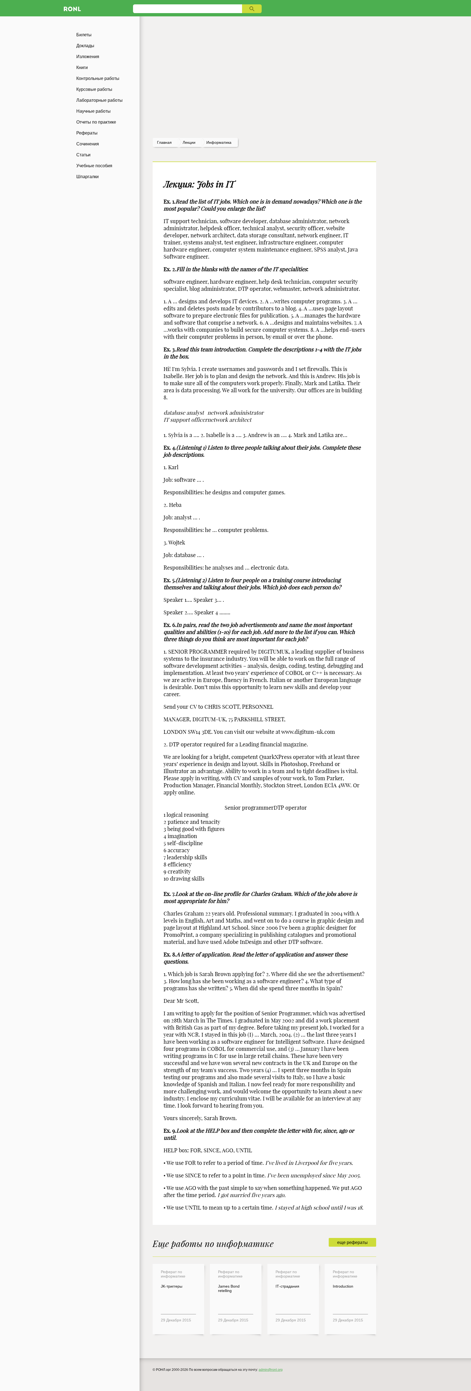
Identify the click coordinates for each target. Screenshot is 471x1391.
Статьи (83, 154)
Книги (82, 67)
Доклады (85, 45)
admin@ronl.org (271, 1370)
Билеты (84, 34)
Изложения (87, 56)
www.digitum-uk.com (308, 731)
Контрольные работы (97, 78)
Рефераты (87, 133)
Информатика (218, 142)
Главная (164, 142)
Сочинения (87, 144)
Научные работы (93, 111)
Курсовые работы (94, 89)
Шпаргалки (87, 176)
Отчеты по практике (96, 122)
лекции (189, 142)
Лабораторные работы (99, 100)
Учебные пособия (94, 165)
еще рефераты (352, 1242)
